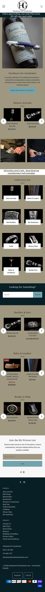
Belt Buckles (7, 497)
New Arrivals (8, 492)
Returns (6, 531)
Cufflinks (6, 509)
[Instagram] (23, 472)
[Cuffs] (11, 240)
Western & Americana (11, 502)
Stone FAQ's (7, 529)
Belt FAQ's (6, 526)
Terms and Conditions (11, 539)
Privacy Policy (8, 536)
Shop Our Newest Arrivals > (22, 90)
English (17, 575)
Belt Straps (7, 494)
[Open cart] (41, 6)
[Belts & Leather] (33, 192)
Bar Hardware (8, 514)
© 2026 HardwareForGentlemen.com (16, 566)
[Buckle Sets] (33, 264)
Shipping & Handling (10, 534)
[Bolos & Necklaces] (11, 264)
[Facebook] (20, 482)
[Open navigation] (4, 6)
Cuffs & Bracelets (9, 507)
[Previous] (3, 121)
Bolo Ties (6, 504)
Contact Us (7, 524)
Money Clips (7, 512)
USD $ (28, 575)
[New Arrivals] (11, 192)
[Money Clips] (33, 240)
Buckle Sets (7, 499)
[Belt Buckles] (11, 216)
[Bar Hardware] (33, 216)
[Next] (41, 121)
